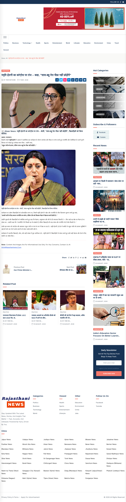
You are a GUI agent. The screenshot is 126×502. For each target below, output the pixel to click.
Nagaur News (27, 454)
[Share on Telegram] (80, 80)
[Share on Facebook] (57, 80)
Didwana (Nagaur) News (8, 479)
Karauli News (111, 449)
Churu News (69, 463)
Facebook (99, 403)
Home (3, 58)
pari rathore (11, 80)
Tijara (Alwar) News (51, 478)
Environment (98, 43)
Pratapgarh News (70, 454)
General (6, 50)
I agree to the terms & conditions (109, 368)
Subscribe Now (109, 373)
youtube (102, 137)
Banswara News (70, 444)
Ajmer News (68, 439)
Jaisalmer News (112, 439)
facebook (102, 132)
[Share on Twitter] (61, 80)
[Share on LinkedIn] (65, 80)
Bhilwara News (27, 449)
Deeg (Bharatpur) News (73, 471)
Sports (46, 43)
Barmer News (111, 444)
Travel (117, 43)
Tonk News (68, 458)
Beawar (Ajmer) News (52, 471)
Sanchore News (91, 463)
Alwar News (48, 444)
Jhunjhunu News (91, 449)
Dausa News (90, 458)
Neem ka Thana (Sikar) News (10, 472)
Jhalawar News (70, 449)
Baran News (89, 444)
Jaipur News (6, 439)
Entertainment (57, 43)
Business (15, 43)
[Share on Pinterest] (69, 80)
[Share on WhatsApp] (73, 80)
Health (38, 43)
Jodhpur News (49, 439)
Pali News (47, 454)
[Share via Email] (84, 80)
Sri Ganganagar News (52, 458)
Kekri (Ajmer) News (29, 478)
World (68, 43)
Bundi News (26, 463)
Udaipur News (27, 439)
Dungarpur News (91, 478)
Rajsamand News (91, 454)
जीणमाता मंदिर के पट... (67, 270)
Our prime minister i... (23, 270)
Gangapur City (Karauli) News (31, 472)
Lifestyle (77, 43)
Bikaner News (90, 439)
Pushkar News (6, 444)
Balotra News (69, 478)
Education (87, 43)
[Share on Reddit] (76, 80)
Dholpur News (112, 458)
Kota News (5, 454)
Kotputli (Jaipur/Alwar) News (93, 472)
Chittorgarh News (50, 463)
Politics (5, 43)
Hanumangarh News (8, 463)
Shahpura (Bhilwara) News (114, 464)
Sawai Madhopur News (115, 454)
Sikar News (5, 458)
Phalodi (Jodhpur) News (116, 471)
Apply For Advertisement (30, 497)
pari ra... (10, 321)
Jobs (76, 413)
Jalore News (48, 449)
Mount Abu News (28, 444)
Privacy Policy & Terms (10, 497)
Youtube (99, 406)
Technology (27, 43)
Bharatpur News (7, 449)
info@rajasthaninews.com (11, 247)
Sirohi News (26, 458)
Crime (109, 43)
